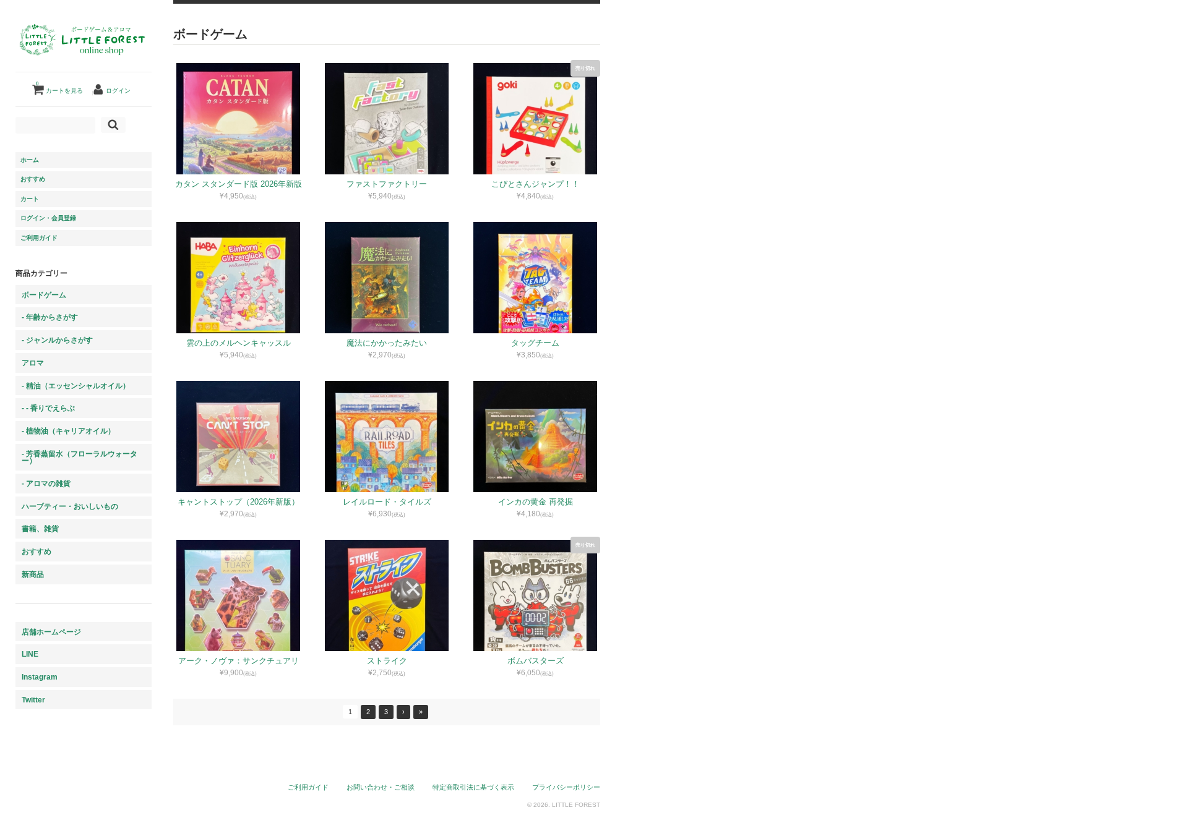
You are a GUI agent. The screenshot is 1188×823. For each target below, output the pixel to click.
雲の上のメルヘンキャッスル (238, 343)
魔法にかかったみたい (386, 343)
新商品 (33, 574)
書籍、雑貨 (40, 528)
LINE (30, 654)
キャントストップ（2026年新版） (238, 501)
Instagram (40, 677)
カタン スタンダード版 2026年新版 (238, 184)
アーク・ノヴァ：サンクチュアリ (238, 660)
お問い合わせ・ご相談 (380, 787)
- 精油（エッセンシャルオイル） (76, 386)
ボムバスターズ (535, 660)
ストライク (387, 660)
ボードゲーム (44, 295)
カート (29, 198)
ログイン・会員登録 (48, 218)
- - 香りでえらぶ (48, 408)
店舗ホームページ (51, 632)
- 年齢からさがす (50, 317)
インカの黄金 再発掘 (535, 501)
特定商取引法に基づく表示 (473, 787)
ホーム (29, 159)
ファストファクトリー (386, 184)
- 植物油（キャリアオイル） (68, 431)
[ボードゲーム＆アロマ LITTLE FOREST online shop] (83, 65)
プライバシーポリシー (566, 787)
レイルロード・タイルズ (387, 501)
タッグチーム (535, 343)
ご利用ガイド (39, 237)
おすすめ (32, 179)
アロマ (33, 363)
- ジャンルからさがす (57, 340)
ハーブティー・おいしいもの (70, 506)
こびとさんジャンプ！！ (535, 184)
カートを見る (59, 87)
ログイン (118, 90)
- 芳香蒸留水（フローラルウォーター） (79, 457)
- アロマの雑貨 (46, 483)
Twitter (33, 700)
